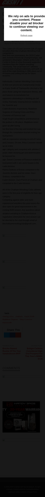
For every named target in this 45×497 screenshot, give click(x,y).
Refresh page (26, 35)
